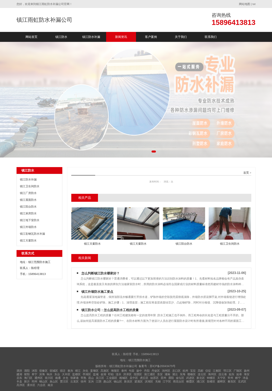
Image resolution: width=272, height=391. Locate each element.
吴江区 (100, 377)
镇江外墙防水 (28, 226)
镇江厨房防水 (28, 213)
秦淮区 (232, 381)
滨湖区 (149, 381)
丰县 (19, 381)
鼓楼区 (211, 381)
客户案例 (151, 36)
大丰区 (66, 374)
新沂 (27, 381)
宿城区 (54, 370)
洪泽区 (127, 374)
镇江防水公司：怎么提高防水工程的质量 (110, 310)
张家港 (74, 377)
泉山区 (54, 381)
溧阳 (171, 377)
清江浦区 (149, 374)
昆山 (91, 377)
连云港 (222, 374)
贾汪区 (64, 381)
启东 (19, 377)
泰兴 (70, 370)
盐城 (96, 374)
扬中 (139, 370)
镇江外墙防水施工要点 (97, 291)
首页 (246, 172)
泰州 (124, 370)
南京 (50, 385)
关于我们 (181, 36)
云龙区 (74, 381)
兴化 (85, 370)
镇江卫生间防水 (29, 186)
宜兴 (91, 381)
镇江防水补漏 (91, 36)
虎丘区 (144, 377)
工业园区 (111, 377)
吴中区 (134, 377)
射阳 (27, 374)
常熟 (83, 377)
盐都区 (76, 374)
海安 (246, 374)
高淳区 (21, 385)
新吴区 (128, 381)
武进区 (190, 377)
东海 (182, 374)
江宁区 (167, 381)
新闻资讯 (121, 36)
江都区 (217, 370)
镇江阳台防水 (28, 206)
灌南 (167, 374)
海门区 (28, 377)
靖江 (78, 370)
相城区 (123, 377)
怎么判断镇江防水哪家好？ (100, 273)
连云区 (202, 374)
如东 (231, 374)
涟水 (118, 374)
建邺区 (221, 381)
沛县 (245, 377)
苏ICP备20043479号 (162, 366)
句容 (131, 370)
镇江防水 (61, 36)
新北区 (201, 377)
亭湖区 (87, 374)
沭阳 (34, 370)
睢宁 (238, 377)
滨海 (42, 374)
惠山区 (107, 381)
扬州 (246, 370)
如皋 (239, 374)
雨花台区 (178, 381)
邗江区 (227, 370)
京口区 (176, 370)
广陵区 (238, 370)
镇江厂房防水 (28, 193)
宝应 (193, 370)
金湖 (103, 374)
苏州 (163, 377)
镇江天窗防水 (28, 240)
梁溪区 (138, 381)
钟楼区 (211, 377)
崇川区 (49, 377)
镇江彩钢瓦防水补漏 (32, 233)
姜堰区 (94, 370)
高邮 (200, 370)
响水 (49, 374)
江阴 (98, 381)
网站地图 (244, 4)
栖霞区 (190, 381)
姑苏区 (154, 377)
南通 (58, 377)
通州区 (38, 377)
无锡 (158, 381)
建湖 (19, 374)
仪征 (208, 370)
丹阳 (147, 370)
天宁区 (221, 377)
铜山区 (43, 381)
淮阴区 (138, 374)
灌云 (175, 374)
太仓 (65, 377)
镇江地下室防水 (29, 220)
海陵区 (115, 370)
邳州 (34, 381)
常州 (230, 377)
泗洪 (19, 370)
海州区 (212, 374)
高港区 (105, 370)
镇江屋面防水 (28, 199)
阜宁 (34, 374)
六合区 (41, 385)
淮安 (160, 374)
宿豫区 (43, 370)
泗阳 (27, 370)
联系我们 (211, 36)
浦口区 (201, 381)
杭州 (185, 370)
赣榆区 (191, 374)
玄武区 (242, 381)
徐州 (83, 381)
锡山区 (118, 381)
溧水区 (31, 385)
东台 (57, 374)
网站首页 (31, 36)
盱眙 (111, 374)
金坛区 (180, 377)
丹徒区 (156, 370)
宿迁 (63, 370)
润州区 (166, 370)
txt (253, 4)
